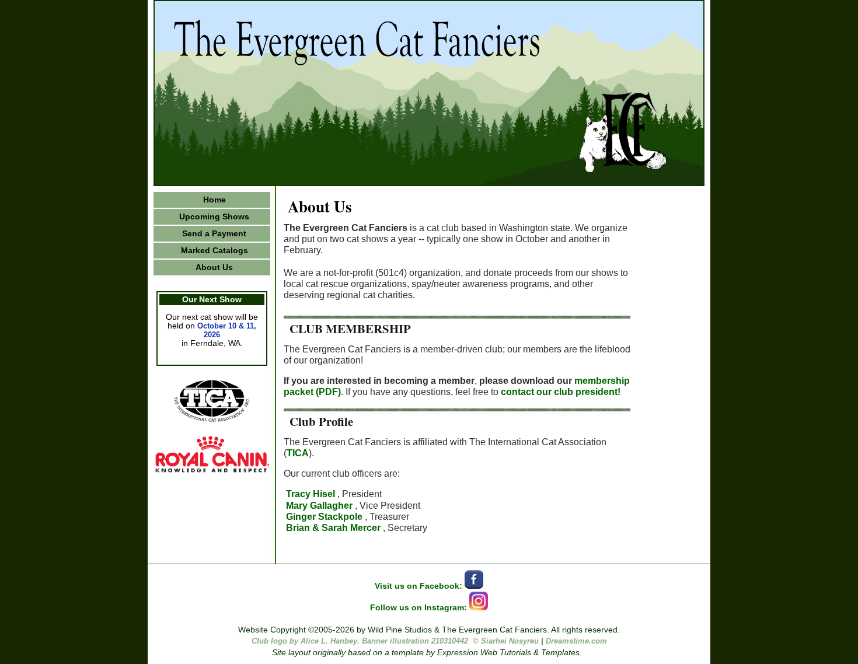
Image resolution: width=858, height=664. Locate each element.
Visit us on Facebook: (420, 586)
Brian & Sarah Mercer (333, 528)
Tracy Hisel (310, 494)
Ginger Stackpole (324, 517)
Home (214, 199)
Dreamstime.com (576, 641)
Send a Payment (214, 233)
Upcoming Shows (214, 216)
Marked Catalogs (214, 250)
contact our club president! (560, 392)
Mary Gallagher (319, 506)
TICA (298, 453)
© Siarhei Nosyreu (506, 641)
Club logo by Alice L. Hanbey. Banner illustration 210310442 (360, 641)
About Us (214, 267)
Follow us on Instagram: (419, 607)
